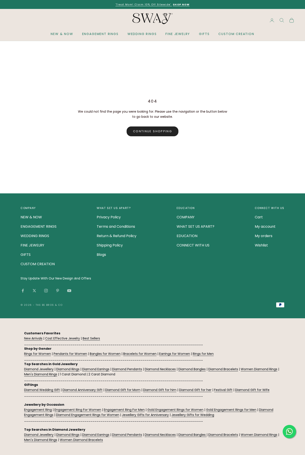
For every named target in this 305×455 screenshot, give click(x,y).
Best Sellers (91, 338)
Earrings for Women (174, 354)
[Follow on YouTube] (69, 290)
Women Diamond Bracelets (81, 440)
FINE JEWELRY (177, 34)
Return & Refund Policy (116, 235)
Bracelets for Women (140, 354)
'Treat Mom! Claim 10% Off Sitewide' (143, 4)
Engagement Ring (38, 409)
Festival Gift (223, 390)
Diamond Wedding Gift (42, 390)
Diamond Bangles (192, 369)
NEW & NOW (62, 34)
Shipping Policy (110, 245)
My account (265, 226)
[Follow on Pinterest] (57, 290)
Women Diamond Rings (259, 369)
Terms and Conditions (116, 226)
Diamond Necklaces (160, 369)
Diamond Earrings (95, 369)
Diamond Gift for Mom (122, 390)
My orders (263, 235)
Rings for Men (203, 354)
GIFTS (204, 34)
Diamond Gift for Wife (252, 390)
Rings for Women (37, 354)
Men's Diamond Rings (40, 374)
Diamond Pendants (127, 369)
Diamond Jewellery (39, 369)
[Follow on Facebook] (23, 290)
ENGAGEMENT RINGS (100, 34)
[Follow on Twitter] (34, 290)
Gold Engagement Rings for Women (175, 409)
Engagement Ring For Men (124, 409)
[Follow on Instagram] (46, 290)
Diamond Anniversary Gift (82, 390)
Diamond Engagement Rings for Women (87, 415)
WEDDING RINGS (142, 34)
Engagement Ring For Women (77, 409)
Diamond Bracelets (223, 369)
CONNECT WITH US (193, 245)
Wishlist (261, 245)
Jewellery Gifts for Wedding (192, 415)
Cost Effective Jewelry (62, 338)
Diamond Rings (67, 369)
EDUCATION (187, 235)
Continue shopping (152, 131)
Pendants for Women (70, 354)
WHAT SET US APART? (195, 226)
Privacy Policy (109, 217)
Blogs (101, 254)
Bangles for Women (105, 354)
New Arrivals (33, 338)
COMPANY (185, 217)
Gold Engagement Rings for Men (231, 409)
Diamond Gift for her (195, 390)
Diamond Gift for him (159, 390)
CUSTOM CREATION (236, 34)
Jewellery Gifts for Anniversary (145, 415)
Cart (259, 217)
